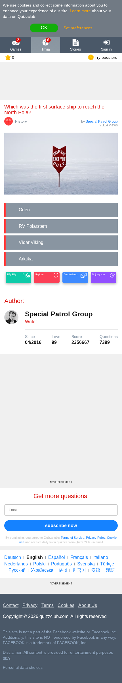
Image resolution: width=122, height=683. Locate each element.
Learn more (80, 11)
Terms (47, 605)
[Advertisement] (61, 419)
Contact (10, 605)
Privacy (29, 605)
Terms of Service (72, 537)
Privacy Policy (95, 537)
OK (44, 27)
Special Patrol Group (102, 122)
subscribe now (61, 525)
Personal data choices (23, 667)
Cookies (66, 605)
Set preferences (78, 28)
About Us (87, 605)
